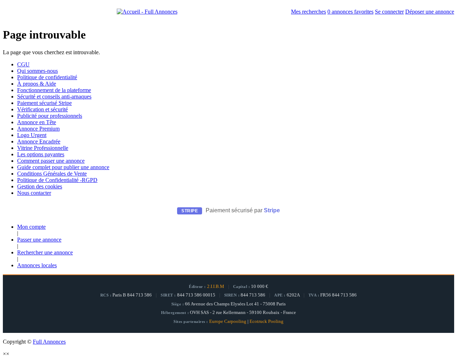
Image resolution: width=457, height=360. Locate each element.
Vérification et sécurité (42, 109)
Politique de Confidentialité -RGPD (57, 180)
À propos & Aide (36, 84)
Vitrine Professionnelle (42, 148)
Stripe (272, 210)
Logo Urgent (31, 135)
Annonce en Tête (36, 122)
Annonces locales (37, 265)
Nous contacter (34, 193)
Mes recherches (308, 12)
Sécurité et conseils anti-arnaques (54, 96)
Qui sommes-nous (37, 71)
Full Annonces (49, 342)
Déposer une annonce (429, 12)
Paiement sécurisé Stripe (44, 103)
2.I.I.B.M (215, 286)
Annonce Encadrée (38, 141)
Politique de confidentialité (47, 77)
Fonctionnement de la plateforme (54, 90)
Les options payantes (40, 154)
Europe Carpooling (227, 321)
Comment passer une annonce (51, 161)
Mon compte (31, 227)
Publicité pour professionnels (49, 116)
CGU (23, 64)
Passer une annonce (39, 240)
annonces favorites (350, 12)
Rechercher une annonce (45, 252)
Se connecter (389, 12)
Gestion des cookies (39, 186)
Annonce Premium (38, 129)
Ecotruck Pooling (266, 321)
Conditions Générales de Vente (52, 174)
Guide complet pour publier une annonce (63, 167)
